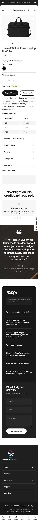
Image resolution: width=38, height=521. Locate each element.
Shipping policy (20, 511)
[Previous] (3, 2)
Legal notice (28, 511)
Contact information (28, 509)
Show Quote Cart (36, 222)
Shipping (5, 61)
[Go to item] (12, 43)
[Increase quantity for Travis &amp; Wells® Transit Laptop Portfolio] (13, 80)
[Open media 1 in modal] (32, 18)
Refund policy (8, 509)
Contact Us (25, 106)
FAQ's (22, 299)
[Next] (35, 2)
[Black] (4, 68)
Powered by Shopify (26, 506)
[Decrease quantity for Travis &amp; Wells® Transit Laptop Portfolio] (4, 80)
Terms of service (17, 509)
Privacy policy (10, 511)
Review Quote (28, 92)
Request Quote (10, 93)
